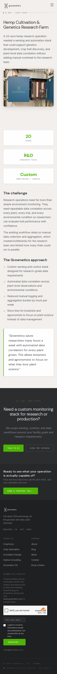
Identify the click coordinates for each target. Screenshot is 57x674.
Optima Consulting (12, 560)
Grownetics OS (10, 565)
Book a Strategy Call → (20, 491)
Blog (33, 549)
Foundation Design (12, 554)
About (34, 544)
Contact (35, 560)
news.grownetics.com (12, 599)
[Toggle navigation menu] (52, 4)
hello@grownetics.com (13, 650)
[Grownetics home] (12, 5)
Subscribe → (14, 642)
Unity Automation (11, 549)
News (34, 554)
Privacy (36, 663)
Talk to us (13, 448)
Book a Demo (38, 565)
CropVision (8, 544)
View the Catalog (39, 448)
